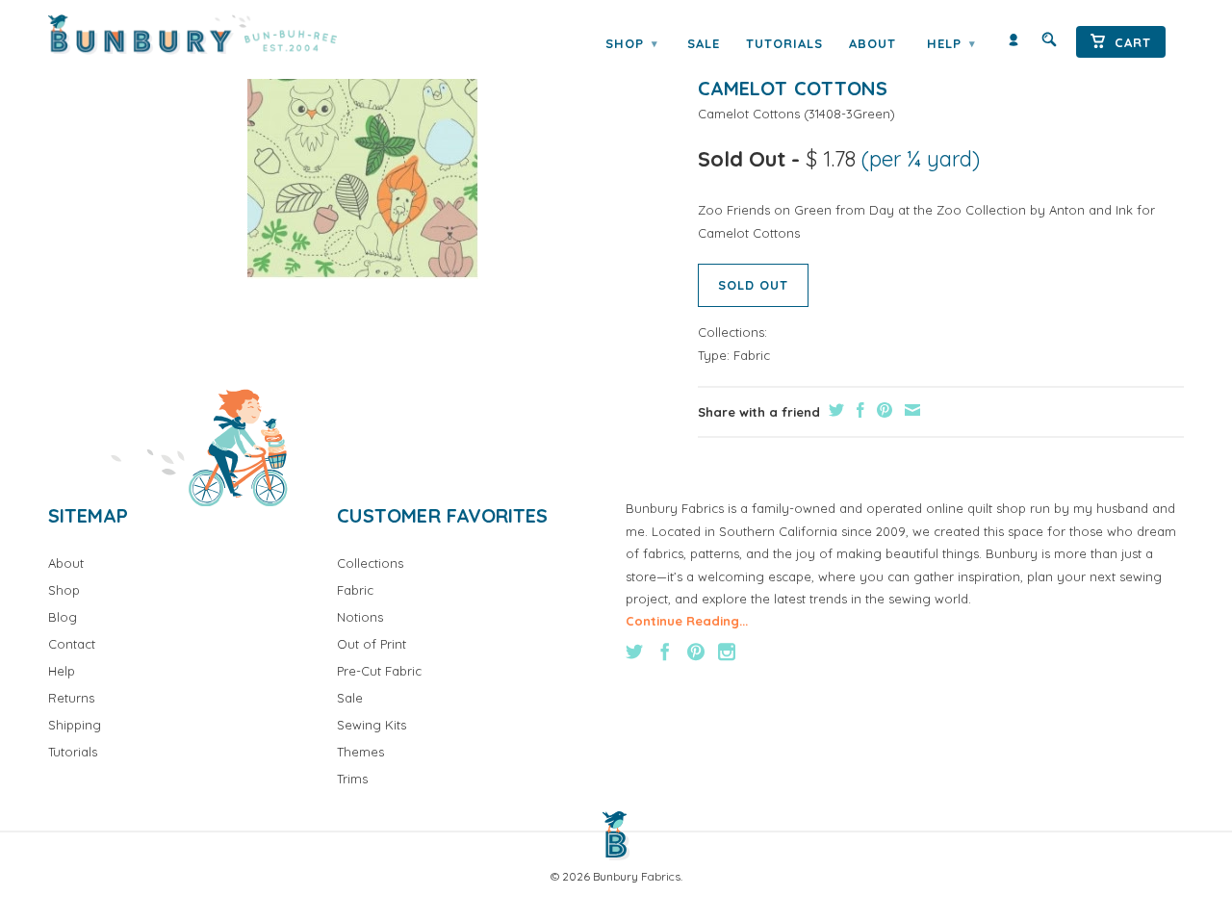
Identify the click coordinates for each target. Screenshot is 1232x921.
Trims (352, 778)
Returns (71, 697)
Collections (370, 563)
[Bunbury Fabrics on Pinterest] (696, 651)
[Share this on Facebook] (858, 410)
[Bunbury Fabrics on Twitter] (634, 651)
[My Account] (1013, 44)
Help (951, 43)
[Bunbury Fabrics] (219, 34)
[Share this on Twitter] (834, 410)
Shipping (74, 724)
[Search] (1049, 44)
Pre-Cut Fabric (379, 670)
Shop (631, 43)
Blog (62, 617)
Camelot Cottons (749, 113)
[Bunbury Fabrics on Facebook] (665, 651)
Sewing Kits (371, 724)
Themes (360, 751)
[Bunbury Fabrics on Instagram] (726, 651)
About (872, 43)
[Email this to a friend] (910, 410)
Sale (703, 43)
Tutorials (784, 43)
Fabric (751, 355)
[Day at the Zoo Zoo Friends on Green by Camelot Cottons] (363, 160)
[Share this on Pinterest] (882, 410)
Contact (71, 644)
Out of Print (371, 644)
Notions (360, 617)
